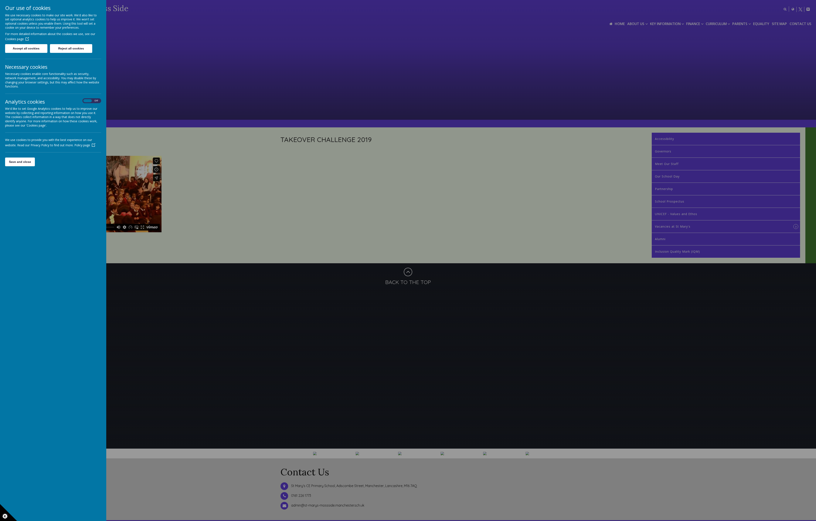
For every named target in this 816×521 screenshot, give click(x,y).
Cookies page (14, 39)
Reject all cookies (71, 48)
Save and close (20, 161)
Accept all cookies (26, 48)
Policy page (82, 145)
